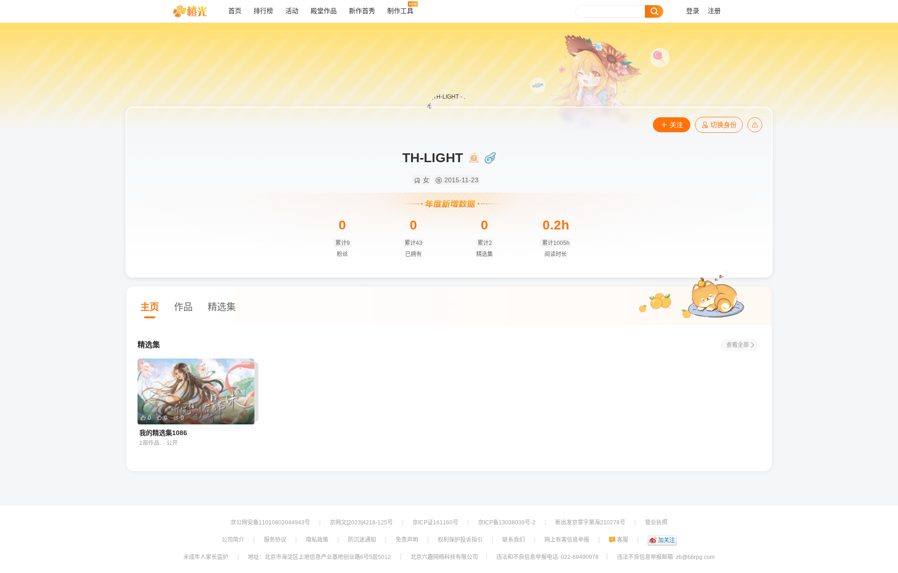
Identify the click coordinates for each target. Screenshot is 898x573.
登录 (692, 10)
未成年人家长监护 (205, 557)
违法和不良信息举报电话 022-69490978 (547, 557)
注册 (714, 10)
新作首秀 (362, 10)
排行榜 (263, 10)
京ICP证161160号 (435, 522)
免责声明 (407, 540)
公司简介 (233, 540)
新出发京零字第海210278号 (590, 522)
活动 (291, 10)
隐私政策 (317, 540)
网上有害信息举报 (566, 540)
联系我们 (513, 540)
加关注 (666, 540)
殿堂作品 (324, 10)
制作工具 (400, 10)
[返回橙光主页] (197, 11)
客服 (622, 540)
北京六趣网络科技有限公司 (444, 557)
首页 (234, 10)
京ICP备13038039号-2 (507, 522)
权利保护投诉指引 (460, 540)
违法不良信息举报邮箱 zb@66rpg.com (666, 557)
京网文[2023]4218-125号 (361, 522)
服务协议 (275, 540)
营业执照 (656, 522)
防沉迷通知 (362, 540)
